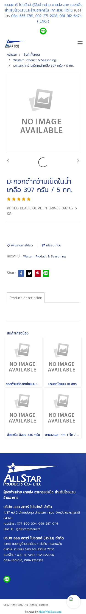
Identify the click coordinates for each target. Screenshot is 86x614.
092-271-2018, (46, 15)
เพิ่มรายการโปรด (21, 245)
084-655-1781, (22, 15)
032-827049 (26, 554)
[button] (73, 601)
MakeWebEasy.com (50, 611)
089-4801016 (12, 560)
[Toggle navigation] (80, 44)
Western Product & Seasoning (44, 256)
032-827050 (45, 554)
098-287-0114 (48, 523)
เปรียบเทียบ (53, 245)
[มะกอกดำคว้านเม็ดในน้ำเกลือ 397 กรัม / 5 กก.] (43, 112)
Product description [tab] (25, 297)
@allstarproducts (28, 529)
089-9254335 (33, 560)
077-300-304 (26, 523)
